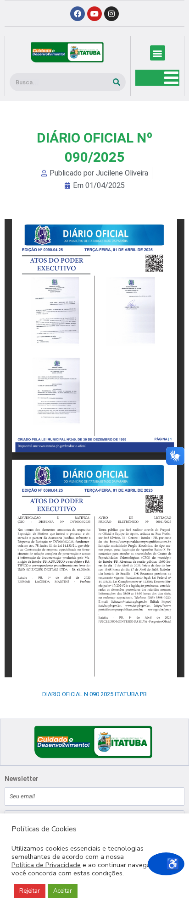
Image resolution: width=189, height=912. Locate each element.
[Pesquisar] (116, 82)
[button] (157, 52)
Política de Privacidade (46, 865)
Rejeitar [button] (29, 891)
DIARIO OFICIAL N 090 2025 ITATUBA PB (94, 694)
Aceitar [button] (62, 891)
